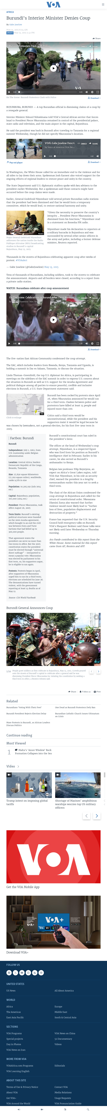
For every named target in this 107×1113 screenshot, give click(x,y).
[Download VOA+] (53, 922)
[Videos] (42, 1109)
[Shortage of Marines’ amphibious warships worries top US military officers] (78, 785)
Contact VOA (61, 1087)
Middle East (61, 1012)
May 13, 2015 (51, 267)
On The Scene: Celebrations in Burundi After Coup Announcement (45, 297)
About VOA (12, 1092)
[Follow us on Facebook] (9, 972)
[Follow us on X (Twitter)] (15, 972)
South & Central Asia (65, 1017)
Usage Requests (63, 1098)
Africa (10, 12)
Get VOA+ (11, 1098)
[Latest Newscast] (19, 1109)
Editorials (60, 1066)
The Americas (13, 1012)
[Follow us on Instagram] (28, 972)
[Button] (97, 38)
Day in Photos (13, 1044)
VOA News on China (65, 1033)
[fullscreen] (98, 92)
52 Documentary (63, 1039)
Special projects (14, 1039)
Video (10, 766)
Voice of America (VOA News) (62, 147)
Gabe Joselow (15, 24)
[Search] (88, 1109)
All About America (64, 991)
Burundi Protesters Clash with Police (29, 46)
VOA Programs (14, 1033)
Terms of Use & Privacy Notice (22, 1087)
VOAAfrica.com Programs (19, 1066)
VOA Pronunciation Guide (68, 1103)
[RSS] (34, 972)
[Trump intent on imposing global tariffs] (29, 785)
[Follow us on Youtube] (22, 972)
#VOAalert (21, 260)
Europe (58, 1006)
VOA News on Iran (15, 1050)
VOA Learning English (17, 1071)
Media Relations (63, 1092)
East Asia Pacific (15, 1017)
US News (10, 991)
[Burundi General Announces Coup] (53, 639)
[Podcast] (41, 972)
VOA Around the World (18, 1103)
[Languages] (65, 1109)
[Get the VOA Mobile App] (53, 856)
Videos (58, 1044)
